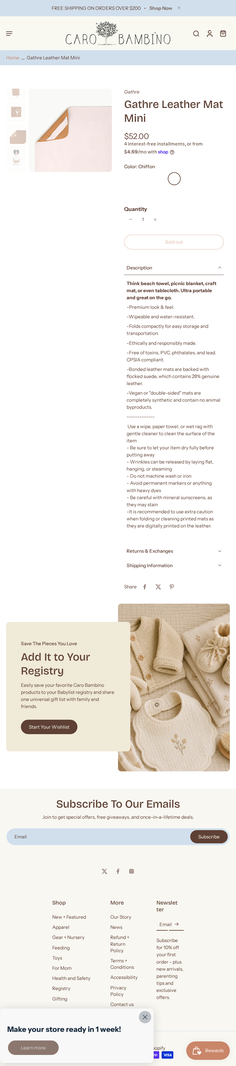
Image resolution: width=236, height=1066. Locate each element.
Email (165, 924)
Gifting (59, 998)
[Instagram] (131, 871)
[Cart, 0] (223, 33)
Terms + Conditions (122, 964)
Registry (61, 988)
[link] (33, 1047)
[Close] (145, 1017)
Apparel (60, 927)
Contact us (122, 1004)
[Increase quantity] (155, 219)
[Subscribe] (176, 924)
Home (12, 58)
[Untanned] (130, 193)
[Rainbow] (204, 179)
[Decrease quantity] (130, 219)
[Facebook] (118, 871)
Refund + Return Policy (119, 943)
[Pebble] (174, 193)
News (116, 927)
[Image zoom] (70, 130)
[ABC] (145, 179)
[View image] (16, 90)
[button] (9, 33)
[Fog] (159, 193)
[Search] (196, 33)
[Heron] (189, 179)
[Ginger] (159, 179)
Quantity (135, 209)
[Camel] (145, 193)
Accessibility (124, 977)
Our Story (120, 917)
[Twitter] (104, 871)
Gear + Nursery (68, 937)
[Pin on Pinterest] (172, 587)
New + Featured (69, 917)
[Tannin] (130, 179)
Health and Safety (71, 978)
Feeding (61, 948)
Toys (57, 958)
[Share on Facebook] (144, 587)
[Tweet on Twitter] (158, 587)
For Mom (62, 968)
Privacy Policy (118, 990)
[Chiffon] (174, 179)
